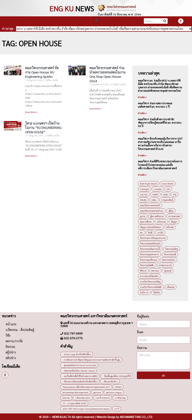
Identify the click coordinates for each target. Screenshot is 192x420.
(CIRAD (118, 386)
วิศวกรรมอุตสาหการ (149, 254)
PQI (174, 194)
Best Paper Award (148, 183)
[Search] (165, 21)
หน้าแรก (11, 324)
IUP (168, 188)
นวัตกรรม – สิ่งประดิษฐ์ (20, 330)
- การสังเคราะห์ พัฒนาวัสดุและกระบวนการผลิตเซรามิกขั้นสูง (91, 359)
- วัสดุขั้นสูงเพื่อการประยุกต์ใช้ (117, 376)
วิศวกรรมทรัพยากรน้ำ (150, 248)
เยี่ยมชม (170, 287)
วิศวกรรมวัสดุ (171, 248)
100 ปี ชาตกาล (102, 397)
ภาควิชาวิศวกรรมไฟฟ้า (151, 287)
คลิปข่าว (11, 358)
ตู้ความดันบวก (157, 216)
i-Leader (158, 188)
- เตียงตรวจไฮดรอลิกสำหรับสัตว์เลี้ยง (79, 381)
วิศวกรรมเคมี (170, 254)
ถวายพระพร (174, 216)
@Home (97, 392)
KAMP (155, 194)
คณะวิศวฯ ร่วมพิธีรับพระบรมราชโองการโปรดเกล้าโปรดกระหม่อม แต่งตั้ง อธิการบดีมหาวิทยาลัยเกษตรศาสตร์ (160, 164)
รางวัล (160, 232)
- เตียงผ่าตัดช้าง (110, 381)
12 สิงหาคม (120, 397)
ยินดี (150, 232)
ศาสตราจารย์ (165, 265)
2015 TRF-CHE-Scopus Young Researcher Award (86, 408)
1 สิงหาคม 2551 (82, 397)
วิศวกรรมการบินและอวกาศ (153, 237)
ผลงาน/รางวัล (14, 341)
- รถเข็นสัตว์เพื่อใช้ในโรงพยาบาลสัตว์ (80, 376)
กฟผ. (154, 199)
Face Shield (167, 183)
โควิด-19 (144, 292)
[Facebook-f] (180, 21)
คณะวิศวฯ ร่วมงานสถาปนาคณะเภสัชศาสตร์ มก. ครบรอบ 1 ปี (155, 104)
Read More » (31, 111)
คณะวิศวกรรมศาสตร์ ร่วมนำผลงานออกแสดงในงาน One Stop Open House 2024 (107, 74)
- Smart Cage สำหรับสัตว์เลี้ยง (76, 354)
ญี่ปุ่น (171, 210)
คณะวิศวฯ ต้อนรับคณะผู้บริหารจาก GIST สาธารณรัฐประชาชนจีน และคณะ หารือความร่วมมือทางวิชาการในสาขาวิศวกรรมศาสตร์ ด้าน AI (160, 143)
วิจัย (8, 335)
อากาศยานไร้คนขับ (149, 276)
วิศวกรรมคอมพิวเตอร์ (150, 243)
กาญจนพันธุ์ (167, 199)
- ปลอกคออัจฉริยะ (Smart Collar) (78, 370)
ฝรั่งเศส (170, 227)
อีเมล (140, 332)
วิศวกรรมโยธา (168, 259)
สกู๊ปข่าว (11, 352)
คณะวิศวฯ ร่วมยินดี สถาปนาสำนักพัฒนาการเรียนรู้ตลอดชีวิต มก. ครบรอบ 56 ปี (160, 122)
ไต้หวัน (156, 292)
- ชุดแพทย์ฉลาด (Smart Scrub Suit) (79, 365)
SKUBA (143, 199)
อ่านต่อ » (142, 97)
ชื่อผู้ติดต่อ (143, 316)
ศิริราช (143, 270)
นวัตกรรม (161, 221)
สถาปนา (155, 270)
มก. (141, 232)
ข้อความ (142, 348)
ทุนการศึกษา (146, 221)
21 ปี (116, 408)
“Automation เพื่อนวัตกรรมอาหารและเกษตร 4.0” (86, 386)
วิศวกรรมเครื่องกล (148, 259)
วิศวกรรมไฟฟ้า (147, 265)
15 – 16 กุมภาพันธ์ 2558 (74, 403)
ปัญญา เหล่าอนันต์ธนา (150, 227)
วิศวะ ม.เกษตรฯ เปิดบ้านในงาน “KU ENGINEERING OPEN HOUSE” (43, 127)
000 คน (66, 397)
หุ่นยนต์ (167, 270)
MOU (165, 194)
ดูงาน (142, 216)
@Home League (114, 392)
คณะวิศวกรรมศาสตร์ (150, 205)
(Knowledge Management (75, 392)
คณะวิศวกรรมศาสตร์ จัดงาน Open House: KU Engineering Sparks (42, 72)
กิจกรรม (10, 347)
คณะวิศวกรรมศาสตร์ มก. (152, 210)
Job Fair (144, 194)
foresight (144, 188)
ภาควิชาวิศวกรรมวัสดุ (150, 281)
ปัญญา (174, 221)
